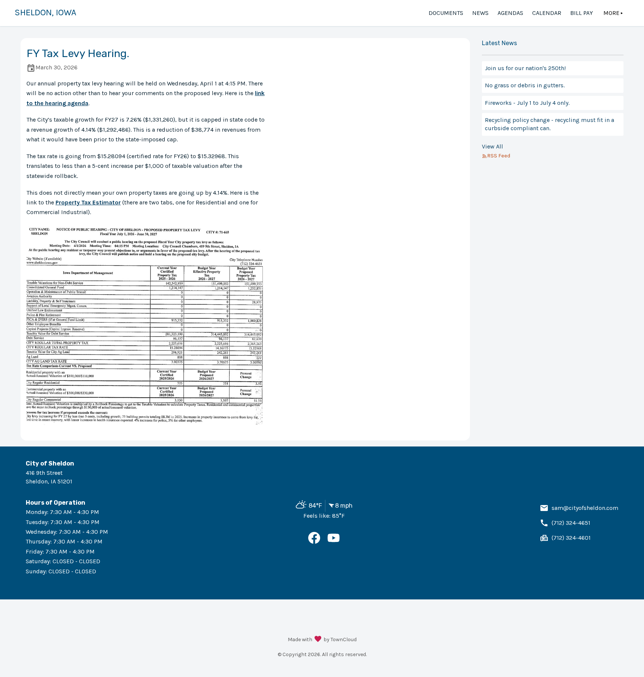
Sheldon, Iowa (45, 12)
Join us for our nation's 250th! (525, 68)
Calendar (546, 12)
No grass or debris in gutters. (525, 85)
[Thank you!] (317, 639)
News (480, 12)
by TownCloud (340, 639)
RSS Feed (498, 156)
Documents (446, 12)
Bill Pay (581, 12)
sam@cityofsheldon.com (585, 507)
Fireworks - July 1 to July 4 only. (527, 102)
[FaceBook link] (314, 541)
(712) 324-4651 (571, 522)
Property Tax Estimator (88, 202)
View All (492, 146)
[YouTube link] (334, 541)
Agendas (510, 12)
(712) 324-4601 (571, 537)
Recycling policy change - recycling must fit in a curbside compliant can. (549, 124)
